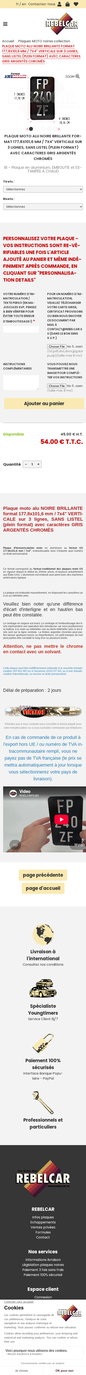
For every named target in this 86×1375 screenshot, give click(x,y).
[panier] (68, 4)
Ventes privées (43, 1227)
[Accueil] (62, 24)
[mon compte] (59, 4)
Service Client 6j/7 (43, 1012)
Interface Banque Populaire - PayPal (43, 1069)
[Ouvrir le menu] (5, 23)
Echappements (43, 1222)
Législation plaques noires (43, 1264)
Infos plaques (43, 1217)
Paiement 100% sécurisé (43, 1274)
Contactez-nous (41, 4)
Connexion (43, 1297)
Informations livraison (43, 1259)
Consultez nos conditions (43, 957)
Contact (43, 1237)
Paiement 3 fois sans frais (43, 1269)
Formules (43, 1232)
